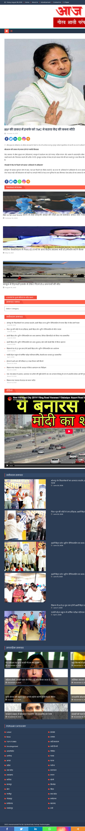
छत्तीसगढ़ (10, 803)
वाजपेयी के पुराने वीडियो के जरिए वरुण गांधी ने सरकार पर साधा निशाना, (22, 297)
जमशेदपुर (10, 808)
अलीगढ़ (9, 756)
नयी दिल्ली (54, 746)
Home (27, 2)
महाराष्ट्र (53, 803)
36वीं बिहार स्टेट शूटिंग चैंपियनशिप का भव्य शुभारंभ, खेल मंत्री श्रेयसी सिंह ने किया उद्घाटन (36, 342)
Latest (9, 732)
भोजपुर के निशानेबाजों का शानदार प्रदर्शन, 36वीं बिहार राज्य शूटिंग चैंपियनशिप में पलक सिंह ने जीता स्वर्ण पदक (43, 323)
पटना (52, 761)
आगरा (9, 761)
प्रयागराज (53, 770)
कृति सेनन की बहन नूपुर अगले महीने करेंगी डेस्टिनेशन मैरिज (30, 697)
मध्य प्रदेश (53, 794)
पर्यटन (52, 765)
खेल (8, 789)
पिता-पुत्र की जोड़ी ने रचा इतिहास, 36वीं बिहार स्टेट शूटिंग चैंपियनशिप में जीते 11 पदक (34, 329)
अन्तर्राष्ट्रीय (10, 751)
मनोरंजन (53, 799)
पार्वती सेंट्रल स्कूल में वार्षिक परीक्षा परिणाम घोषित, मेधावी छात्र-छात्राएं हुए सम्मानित (34, 355)
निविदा (52, 751)
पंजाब (52, 756)
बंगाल (52, 775)
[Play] (7, 465)
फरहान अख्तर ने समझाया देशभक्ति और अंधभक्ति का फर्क (29, 714)
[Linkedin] (15, 139)
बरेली (52, 780)
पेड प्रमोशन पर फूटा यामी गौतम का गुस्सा (22, 663)
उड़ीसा (8, 765)
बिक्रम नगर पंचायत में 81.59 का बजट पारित (21, 380)
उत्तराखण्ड (10, 775)
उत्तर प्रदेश (10, 770)
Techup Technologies (42, 824)
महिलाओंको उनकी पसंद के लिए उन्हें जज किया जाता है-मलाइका (32, 680)
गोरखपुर (9, 799)
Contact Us (57, 2)
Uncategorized (12, 746)
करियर (9, 780)
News (9, 737)
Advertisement (45, 2)
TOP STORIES (11, 742)
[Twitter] (11, 139)
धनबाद (52, 737)
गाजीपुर (9, 794)
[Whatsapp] (19, 139)
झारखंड (52, 732)
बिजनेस (52, 784)
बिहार (52, 789)
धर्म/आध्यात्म (54, 742)
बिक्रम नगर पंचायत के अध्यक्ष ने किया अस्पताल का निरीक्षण (26, 368)
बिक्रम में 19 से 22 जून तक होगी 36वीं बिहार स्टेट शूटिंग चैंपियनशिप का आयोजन (33, 348)
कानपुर (9, 784)
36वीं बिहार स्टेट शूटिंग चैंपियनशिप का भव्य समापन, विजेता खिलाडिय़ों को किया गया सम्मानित (38, 336)
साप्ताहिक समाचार (15, 647)
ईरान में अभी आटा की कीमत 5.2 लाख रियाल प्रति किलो (25, 361)
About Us (35, 2)
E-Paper (66, 2)
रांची (51, 808)
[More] (28, 139)
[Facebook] (7, 139)
